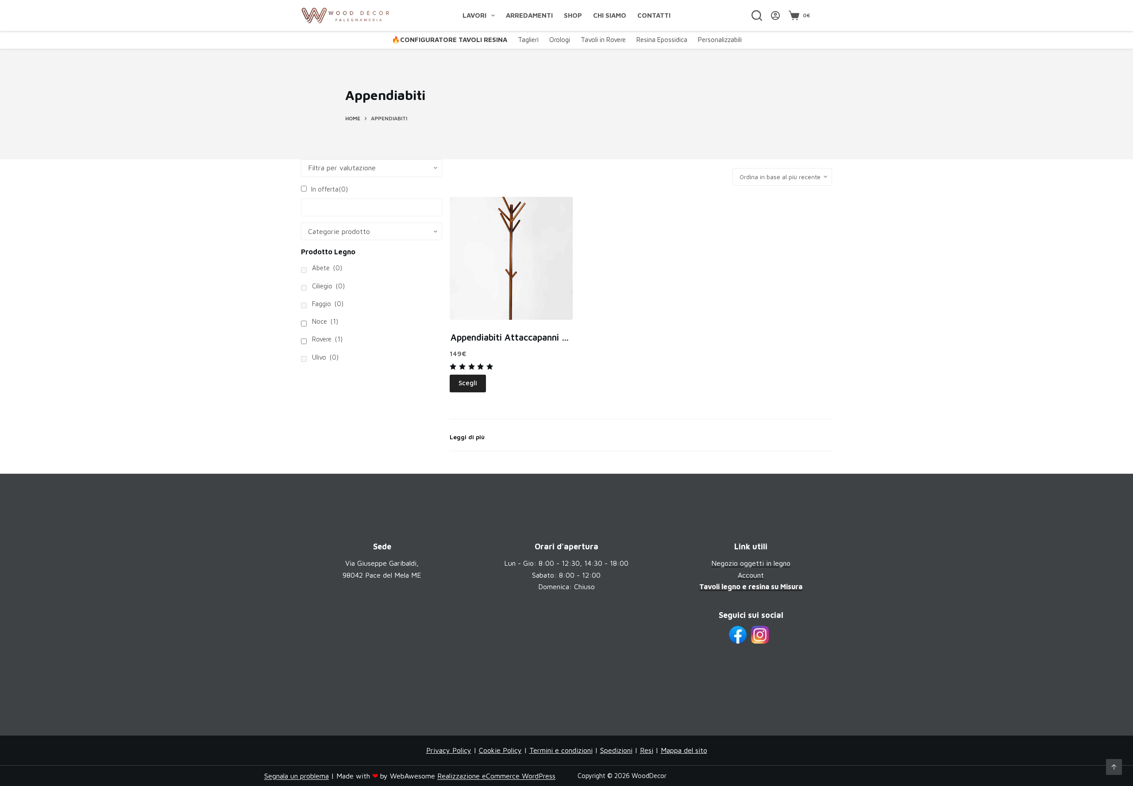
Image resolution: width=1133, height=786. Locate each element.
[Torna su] (1114, 767)
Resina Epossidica (661, 39)
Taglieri (528, 39)
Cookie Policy (500, 750)
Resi (646, 750)
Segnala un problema (296, 776)
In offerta (329, 189)
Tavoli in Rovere (603, 39)
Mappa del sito (684, 750)
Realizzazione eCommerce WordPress (496, 776)
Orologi (559, 39)
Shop (573, 15)
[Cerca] (756, 15)
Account (751, 575)
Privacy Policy (448, 750)
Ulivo (325, 357)
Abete (327, 268)
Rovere (327, 339)
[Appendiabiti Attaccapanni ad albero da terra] (511, 258)
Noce (325, 321)
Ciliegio (328, 286)
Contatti (654, 15)
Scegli (468, 383)
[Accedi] (775, 15)
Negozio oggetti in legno (750, 563)
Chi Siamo (609, 15)
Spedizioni (616, 750)
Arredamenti (529, 15)
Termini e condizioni (561, 750)
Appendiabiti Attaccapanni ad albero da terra (543, 337)
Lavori (474, 15)
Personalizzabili (720, 39)
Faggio (327, 303)
